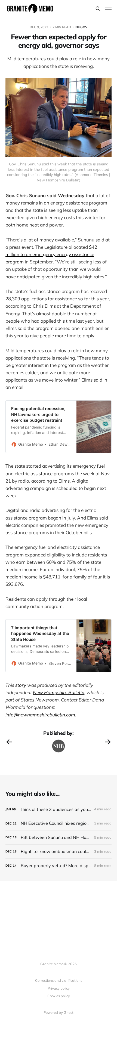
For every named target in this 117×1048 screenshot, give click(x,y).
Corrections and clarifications (58, 980)
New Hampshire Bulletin (58, 692)
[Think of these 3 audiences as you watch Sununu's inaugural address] (58, 809)
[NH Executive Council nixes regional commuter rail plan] (58, 823)
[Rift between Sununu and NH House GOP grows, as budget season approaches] (58, 837)
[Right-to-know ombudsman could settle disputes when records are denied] (58, 851)
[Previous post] (9, 742)
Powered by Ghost (58, 1012)
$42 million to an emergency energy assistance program (51, 254)
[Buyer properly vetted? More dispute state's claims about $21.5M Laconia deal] (58, 866)
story (20, 685)
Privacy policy (59, 988)
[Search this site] (98, 9)
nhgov (81, 27)
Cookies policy (58, 996)
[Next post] (108, 742)
